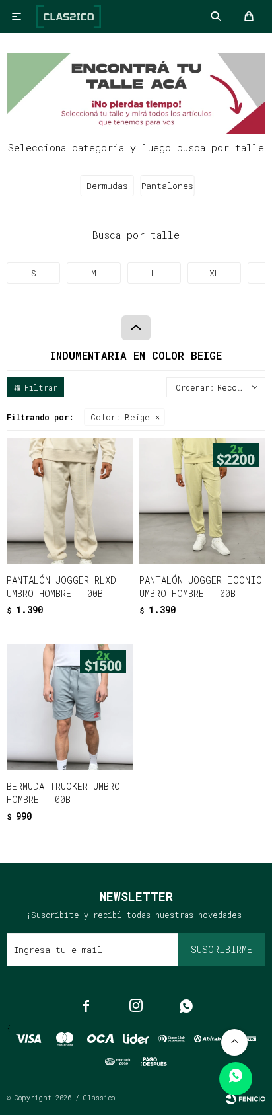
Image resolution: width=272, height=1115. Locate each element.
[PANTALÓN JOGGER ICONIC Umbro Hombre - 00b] (202, 501)
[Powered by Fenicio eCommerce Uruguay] (245, 1098)
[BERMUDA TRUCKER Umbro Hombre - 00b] (70, 707)
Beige (120, 417)
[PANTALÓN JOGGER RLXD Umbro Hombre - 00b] (70, 501)
